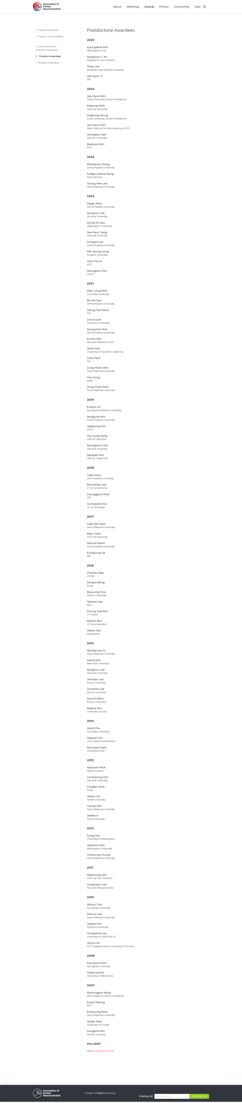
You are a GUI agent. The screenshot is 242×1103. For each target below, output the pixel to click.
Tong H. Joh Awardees (50, 36)
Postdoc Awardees (50, 56)
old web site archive (103, 1051)
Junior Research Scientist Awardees (46, 48)
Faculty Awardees (48, 30)
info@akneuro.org (105, 1093)
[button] (206, 7)
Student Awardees (48, 62)
